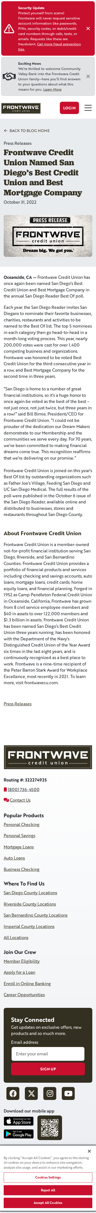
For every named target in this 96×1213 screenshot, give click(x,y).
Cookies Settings (48, 1177)
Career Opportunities (24, 995)
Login (69, 108)
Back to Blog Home (29, 130)
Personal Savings (19, 835)
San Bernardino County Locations (35, 915)
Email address (24, 1042)
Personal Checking (21, 824)
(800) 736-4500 (23, 789)
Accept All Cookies (48, 1202)
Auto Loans (14, 858)
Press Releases (18, 704)
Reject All (48, 1190)
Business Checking (21, 869)
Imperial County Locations (29, 926)
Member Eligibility (22, 961)
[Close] (88, 28)
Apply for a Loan (19, 972)
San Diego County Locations (30, 893)
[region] (48, 1178)
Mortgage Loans (19, 847)
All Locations (16, 937)
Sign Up (48, 1069)
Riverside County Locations (30, 904)
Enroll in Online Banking (27, 983)
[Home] (20, 109)
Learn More (52, 89)
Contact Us (20, 800)
